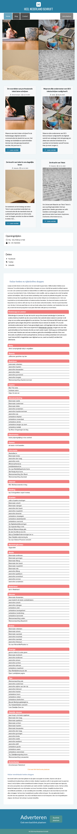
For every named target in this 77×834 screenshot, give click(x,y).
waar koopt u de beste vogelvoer (19, 715)
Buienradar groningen (15, 558)
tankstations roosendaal (16, 419)
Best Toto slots (13, 388)
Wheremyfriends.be (15, 464)
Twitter (11, 262)
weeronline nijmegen (15, 605)
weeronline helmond (15, 689)
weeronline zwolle (14, 739)
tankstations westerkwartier (17, 519)
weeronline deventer (15, 513)
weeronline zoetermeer (16, 684)
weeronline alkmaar (15, 665)
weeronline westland (15, 741)
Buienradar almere (14, 631)
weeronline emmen (15, 579)
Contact (25, 16)
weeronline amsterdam (16, 409)
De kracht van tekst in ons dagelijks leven (20, 65)
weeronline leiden (14, 372)
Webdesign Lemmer (46, 327)
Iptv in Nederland (14, 589)
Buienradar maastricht (16, 566)
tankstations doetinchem (16, 699)
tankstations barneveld (16, 616)
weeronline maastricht (16, 511)
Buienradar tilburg (14, 561)
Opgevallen (12, 547)
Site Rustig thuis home (16, 472)
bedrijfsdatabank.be (15, 466)
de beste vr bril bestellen (16, 445)
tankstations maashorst (16, 668)
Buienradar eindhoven (16, 555)
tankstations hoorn (14, 694)
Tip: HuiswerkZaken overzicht (18, 705)
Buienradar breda (14, 456)
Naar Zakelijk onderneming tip (18, 537)
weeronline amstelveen (16, 582)
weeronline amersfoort (16, 576)
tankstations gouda (15, 747)
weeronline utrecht (14, 602)
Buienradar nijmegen (15, 506)
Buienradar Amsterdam (16, 597)
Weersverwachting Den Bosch (18, 474)
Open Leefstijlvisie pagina (17, 673)
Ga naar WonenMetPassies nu (18, 644)
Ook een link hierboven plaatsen (39, 769)
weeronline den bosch (16, 508)
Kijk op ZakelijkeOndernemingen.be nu (21, 534)
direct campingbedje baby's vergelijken (21, 348)
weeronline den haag (15, 458)
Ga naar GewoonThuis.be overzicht (20, 540)
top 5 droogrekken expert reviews (19, 492)
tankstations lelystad (15, 417)
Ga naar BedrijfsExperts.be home (19, 469)
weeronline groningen (15, 733)
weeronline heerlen (15, 692)
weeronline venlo (14, 461)
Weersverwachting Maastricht (18, 621)
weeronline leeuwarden (16, 369)
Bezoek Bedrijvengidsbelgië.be (18, 702)
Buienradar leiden (14, 406)
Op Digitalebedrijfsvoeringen (18, 524)
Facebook (11, 259)
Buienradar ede (13, 568)
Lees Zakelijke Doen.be (16, 707)
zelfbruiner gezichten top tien (18, 356)
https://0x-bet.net (14, 393)
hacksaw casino (14, 390)
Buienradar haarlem (15, 726)
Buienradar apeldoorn (15, 720)
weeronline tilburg (14, 571)
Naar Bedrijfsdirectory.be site (18, 671)
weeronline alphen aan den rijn (18, 686)
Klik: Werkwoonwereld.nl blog (18, 485)
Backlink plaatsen (56, 819)
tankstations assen (14, 749)
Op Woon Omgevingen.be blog (18, 430)
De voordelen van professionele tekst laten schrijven (20, 35)
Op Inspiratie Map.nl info (16, 527)
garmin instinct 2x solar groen (18, 652)
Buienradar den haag (15, 718)
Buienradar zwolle (14, 401)
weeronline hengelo (15, 377)
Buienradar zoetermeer (16, 403)
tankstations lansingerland (17, 610)
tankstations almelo (15, 422)
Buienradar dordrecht (15, 655)
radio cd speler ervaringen (17, 500)
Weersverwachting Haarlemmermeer (20, 380)
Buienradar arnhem (15, 723)
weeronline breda (14, 736)
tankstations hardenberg (16, 613)
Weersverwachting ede (16, 681)
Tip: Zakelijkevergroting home (18, 754)
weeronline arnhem (15, 663)
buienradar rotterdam (15, 364)
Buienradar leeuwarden (16, 728)
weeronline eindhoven (16, 658)
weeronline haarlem (15, 367)
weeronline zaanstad (15, 639)
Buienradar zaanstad (15, 634)
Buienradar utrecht (14, 503)
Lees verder (14, 150)
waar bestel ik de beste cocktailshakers (21, 600)
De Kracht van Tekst (56, 65)
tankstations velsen (15, 697)
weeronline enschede (15, 637)
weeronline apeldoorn (15, 574)
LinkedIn (11, 265)
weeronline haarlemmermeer (18, 411)
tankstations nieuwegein (16, 516)
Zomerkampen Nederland (17, 765)
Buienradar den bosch (16, 563)
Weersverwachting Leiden (17, 618)
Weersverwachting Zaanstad (18, 477)
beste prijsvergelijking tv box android (20, 437)
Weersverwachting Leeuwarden (19, 757)
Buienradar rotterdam (15, 629)
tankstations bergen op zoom (18, 424)
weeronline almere (14, 660)
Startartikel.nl (13, 453)
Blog (16, 16)
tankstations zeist (14, 608)
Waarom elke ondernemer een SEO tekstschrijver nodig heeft (56, 35)
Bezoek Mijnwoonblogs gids (17, 529)
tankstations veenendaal (16, 752)
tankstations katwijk (15, 427)
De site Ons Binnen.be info (17, 532)
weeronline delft (14, 744)
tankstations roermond (16, 521)
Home (8, 16)
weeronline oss (13, 414)
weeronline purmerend (16, 375)
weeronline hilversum (15, 642)
